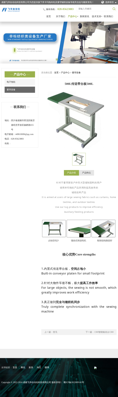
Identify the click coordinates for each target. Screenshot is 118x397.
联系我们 (108, 16)
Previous (6, 42)
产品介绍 (71, 173)
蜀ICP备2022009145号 (73, 382)
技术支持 (96, 16)
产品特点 (86, 173)
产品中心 (72, 16)
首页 (48, 16)
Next (112, 42)
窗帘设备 (11, 89)
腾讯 (23, 367)
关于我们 (60, 16)
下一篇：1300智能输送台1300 (100, 332)
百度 (15, 367)
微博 (47, 367)
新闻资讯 (84, 16)
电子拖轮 (11, 82)
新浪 (31, 367)
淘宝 (39, 367)
